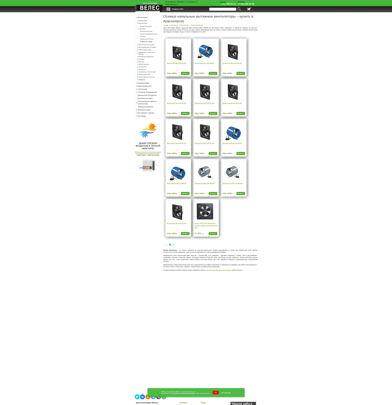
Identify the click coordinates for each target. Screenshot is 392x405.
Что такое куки (226, 392)
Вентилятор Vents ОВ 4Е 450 (232, 63)
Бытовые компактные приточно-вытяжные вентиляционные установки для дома (148, 152)
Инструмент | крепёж (146, 113)
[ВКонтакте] (142, 396)
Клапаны (141, 59)
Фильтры (141, 62)
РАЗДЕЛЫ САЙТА (177, 9)
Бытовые (143, 29)
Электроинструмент (145, 107)
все (173, 244)
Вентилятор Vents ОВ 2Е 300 (232, 103)
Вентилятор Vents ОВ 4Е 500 (176, 63)
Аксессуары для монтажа (147, 77)
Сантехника (142, 89)
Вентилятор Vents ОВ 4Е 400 (176, 103)
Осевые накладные (146, 26)
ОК (216, 392)
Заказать (185, 73)
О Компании (183, 402)
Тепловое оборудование (147, 92)
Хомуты (142, 80)
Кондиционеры (143, 83)
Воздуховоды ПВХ (144, 74)
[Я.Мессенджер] (137, 396)
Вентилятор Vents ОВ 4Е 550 (176, 223)
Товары (203, 402)
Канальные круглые (146, 31)
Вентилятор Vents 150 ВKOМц (233, 183)
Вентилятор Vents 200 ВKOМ (204, 63)
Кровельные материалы (147, 95)
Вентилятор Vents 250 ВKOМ (176, 183)
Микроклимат (143, 20)
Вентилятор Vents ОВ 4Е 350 (204, 103)
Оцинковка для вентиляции (147, 72)
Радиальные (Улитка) (146, 39)
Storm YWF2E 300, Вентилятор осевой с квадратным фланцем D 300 (206, 225)
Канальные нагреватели (146, 56)
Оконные (142, 36)
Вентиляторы (143, 23)
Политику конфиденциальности (184, 393)
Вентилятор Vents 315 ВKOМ (232, 143)
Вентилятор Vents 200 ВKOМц (205, 183)
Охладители (142, 67)
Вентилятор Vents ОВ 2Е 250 (176, 143)
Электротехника (144, 110)
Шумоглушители (144, 64)
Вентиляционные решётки (147, 44)
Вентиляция (142, 17)
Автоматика (142, 69)
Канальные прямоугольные (148, 34)
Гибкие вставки (146, 42)
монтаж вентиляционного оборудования (219, 270)
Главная (165, 25)
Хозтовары (142, 116)
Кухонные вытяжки (145, 98)
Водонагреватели (144, 86)
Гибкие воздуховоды (145, 50)
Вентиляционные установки (147, 47)
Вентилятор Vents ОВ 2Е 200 (204, 143)
